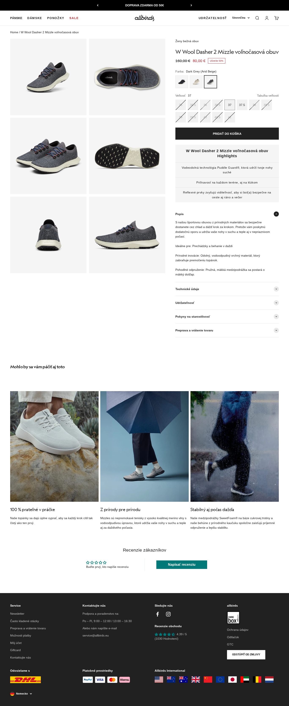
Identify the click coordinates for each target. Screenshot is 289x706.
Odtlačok (233, 637)
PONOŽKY (55, 18)
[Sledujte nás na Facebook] (157, 614)
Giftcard (15, 650)
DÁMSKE (34, 18)
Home (14, 32)
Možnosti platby (20, 635)
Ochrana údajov (237, 629)
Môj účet (16, 643)
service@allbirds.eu (96, 635)
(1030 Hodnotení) (166, 638)
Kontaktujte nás (20, 657)
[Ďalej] (191, 5)
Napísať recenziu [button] (181, 564)
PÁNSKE (16, 18)
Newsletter (17, 613)
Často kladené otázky (24, 621)
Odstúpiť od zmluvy (246, 654)
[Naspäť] (97, 5)
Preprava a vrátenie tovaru (28, 628)
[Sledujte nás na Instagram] (168, 614)
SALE (74, 18)
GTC (230, 644)
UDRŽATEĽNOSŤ (213, 18)
